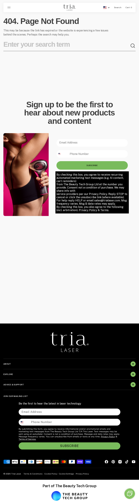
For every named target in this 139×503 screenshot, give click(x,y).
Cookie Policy (50, 474)
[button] (9, 7)
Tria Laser (16, 474)
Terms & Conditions (33, 474)
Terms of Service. (27, 439)
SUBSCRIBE (92, 165)
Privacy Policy (108, 436)
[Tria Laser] (69, 7)
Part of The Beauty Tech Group (69, 486)
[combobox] (66, 46)
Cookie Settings (66, 474)
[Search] (133, 46)
